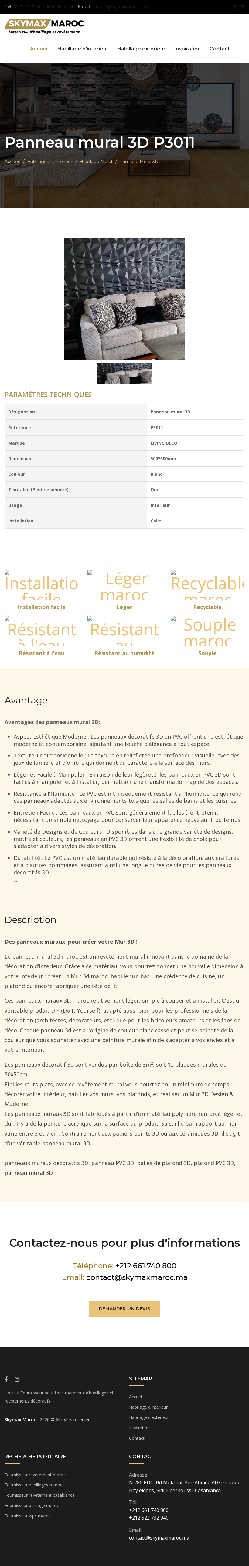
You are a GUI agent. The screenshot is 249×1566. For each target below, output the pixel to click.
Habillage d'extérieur (149, 1417)
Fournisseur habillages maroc (33, 1485)
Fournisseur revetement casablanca (40, 1495)
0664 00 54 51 (59, 6)
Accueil (39, 49)
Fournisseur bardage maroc (32, 1505)
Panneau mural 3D (139, 161)
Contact (220, 49)
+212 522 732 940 (149, 1517)
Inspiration (187, 49)
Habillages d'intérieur (49, 161)
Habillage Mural (96, 161)
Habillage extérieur (141, 49)
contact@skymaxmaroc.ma (137, 1277)
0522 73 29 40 (28, 6)
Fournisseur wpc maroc (28, 1516)
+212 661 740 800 (145, 1265)
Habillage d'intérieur (82, 49)
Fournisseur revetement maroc (35, 1475)
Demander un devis (124, 1308)
